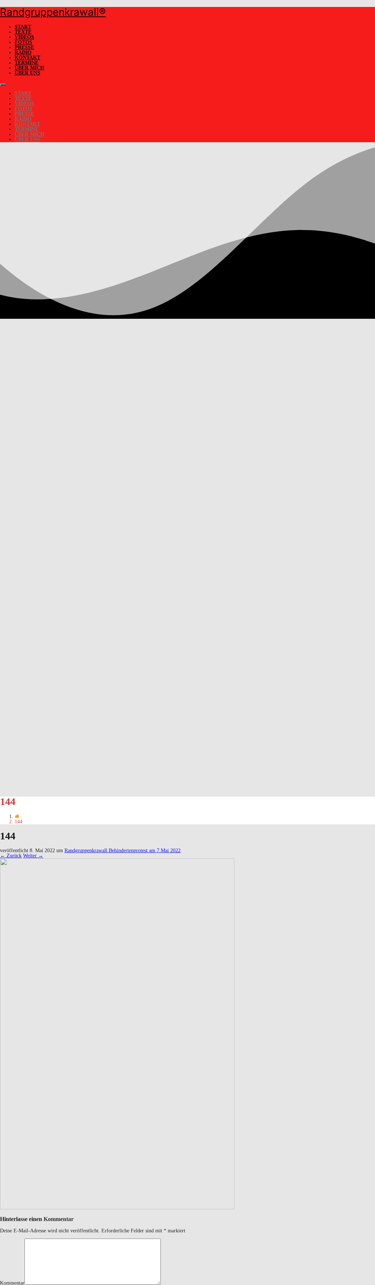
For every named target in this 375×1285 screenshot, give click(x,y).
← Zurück (11, 855)
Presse (24, 47)
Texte (23, 32)
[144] (117, 1207)
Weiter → (33, 855)
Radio (23, 52)
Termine (26, 62)
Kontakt (27, 57)
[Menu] (3, 85)
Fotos (23, 42)
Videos (24, 37)
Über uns (27, 73)
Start (23, 27)
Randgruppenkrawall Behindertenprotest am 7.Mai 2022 (122, 850)
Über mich (29, 68)
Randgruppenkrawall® (53, 12)
